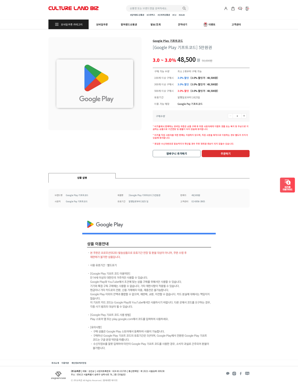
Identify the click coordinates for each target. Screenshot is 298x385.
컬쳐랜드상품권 (129, 24)
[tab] (82, 175)
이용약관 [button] (65, 362)
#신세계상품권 (164, 14)
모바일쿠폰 (102, 24)
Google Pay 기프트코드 (190, 104)
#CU (174, 14)
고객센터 (236, 24)
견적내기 (182, 24)
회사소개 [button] (55, 362)
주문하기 (226, 153)
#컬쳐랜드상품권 (137, 14)
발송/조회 (156, 24)
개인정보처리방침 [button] (78, 362)
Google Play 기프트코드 (168, 41)
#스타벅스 (151, 14)
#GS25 (182, 14)
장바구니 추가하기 (176, 153)
